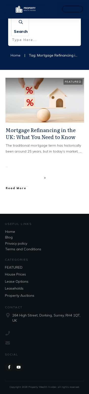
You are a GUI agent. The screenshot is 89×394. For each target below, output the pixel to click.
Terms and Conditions (23, 249)
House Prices (15, 274)
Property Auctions (19, 295)
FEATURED (73, 81)
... (80, 151)
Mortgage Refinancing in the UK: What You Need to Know (41, 133)
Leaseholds (14, 288)
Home (10, 231)
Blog (9, 237)
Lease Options (16, 281)
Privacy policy (16, 243)
